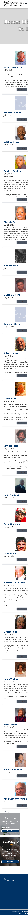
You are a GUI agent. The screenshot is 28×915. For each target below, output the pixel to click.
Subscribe (10, 831)
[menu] (25, 3)
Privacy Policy (21, 913)
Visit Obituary (22, 90)
